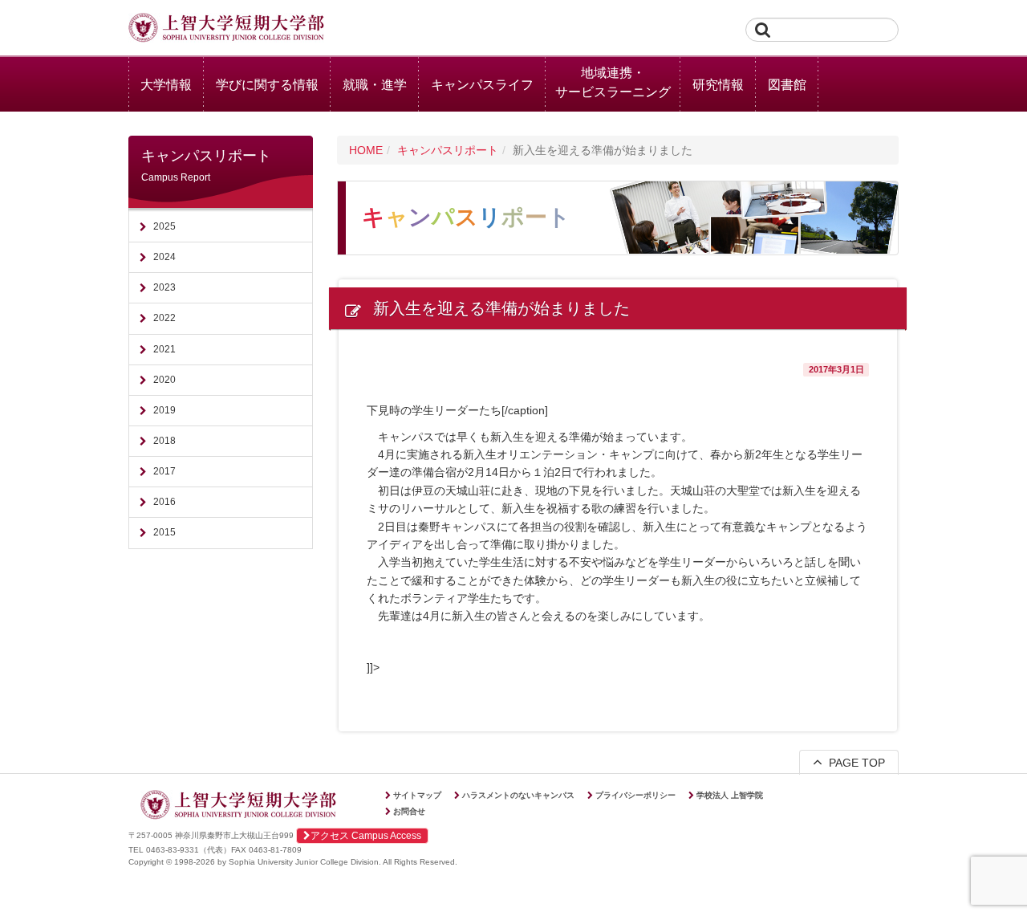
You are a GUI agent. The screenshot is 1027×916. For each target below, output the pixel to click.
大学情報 (166, 85)
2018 (164, 440)
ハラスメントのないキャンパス (518, 795)
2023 (164, 287)
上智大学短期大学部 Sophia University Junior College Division (226, 29)
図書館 (787, 85)
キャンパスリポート (447, 150)
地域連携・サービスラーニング (613, 82)
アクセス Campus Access (366, 835)
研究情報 (718, 85)
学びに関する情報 (267, 85)
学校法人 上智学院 (729, 795)
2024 (164, 257)
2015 (164, 532)
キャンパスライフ (482, 85)
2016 (164, 501)
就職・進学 (375, 85)
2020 (164, 379)
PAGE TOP (853, 762)
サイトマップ (417, 795)
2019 (164, 410)
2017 (164, 471)
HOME (366, 150)
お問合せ (409, 811)
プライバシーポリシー (635, 795)
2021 (164, 349)
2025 (164, 226)
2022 (164, 318)
